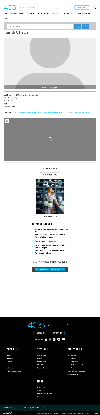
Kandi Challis (16, 32)
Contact (10, 361)
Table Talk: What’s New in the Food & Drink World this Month (50, 236)
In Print (31, 13)
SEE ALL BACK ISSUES (50, 217)
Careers (9, 365)
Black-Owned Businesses (76, 371)
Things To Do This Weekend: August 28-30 (51, 230)
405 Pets (71, 368)
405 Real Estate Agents (75, 365)
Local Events (11, 13)
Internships (10, 368)
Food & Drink (43, 13)
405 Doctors (72, 355)
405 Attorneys (73, 361)
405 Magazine (14, 408)
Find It (22, 13)
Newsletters (57, 333)
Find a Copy (41, 397)
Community (69, 13)
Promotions (41, 387)
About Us (10, 355)
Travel (39, 390)
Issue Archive (41, 355)
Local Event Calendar (44, 394)
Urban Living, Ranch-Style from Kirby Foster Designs (50, 246)
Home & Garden (83, 13)
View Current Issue (50, 175)
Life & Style (56, 13)
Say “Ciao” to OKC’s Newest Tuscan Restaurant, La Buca (49, 252)
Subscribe (81, 7)
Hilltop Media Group (14, 371)
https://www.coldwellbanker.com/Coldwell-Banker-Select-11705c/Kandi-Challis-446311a (51, 112)
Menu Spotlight (73, 374)
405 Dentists (72, 358)
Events (39, 358)
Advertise (10, 18)
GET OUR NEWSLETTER (50, 168)
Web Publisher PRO (38, 408)
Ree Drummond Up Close (45, 241)
